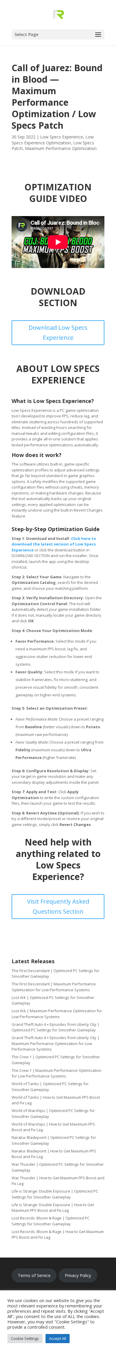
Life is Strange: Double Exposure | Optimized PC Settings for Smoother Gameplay (55, 1194)
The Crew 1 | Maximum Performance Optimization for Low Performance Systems (56, 1073)
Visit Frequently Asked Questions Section (58, 906)
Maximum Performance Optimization (61, 148)
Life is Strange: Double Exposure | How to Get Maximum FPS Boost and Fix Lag (53, 1207)
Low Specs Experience (61, 137)
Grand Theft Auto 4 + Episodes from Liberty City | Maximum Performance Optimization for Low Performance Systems (55, 1043)
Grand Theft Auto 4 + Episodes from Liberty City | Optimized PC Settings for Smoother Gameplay (55, 1027)
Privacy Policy (78, 1275)
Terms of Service (34, 1275)
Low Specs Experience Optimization (53, 140)
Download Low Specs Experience (58, 333)
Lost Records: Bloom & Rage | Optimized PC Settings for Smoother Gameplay (51, 1221)
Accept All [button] (57, 1338)
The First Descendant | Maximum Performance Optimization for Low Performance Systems (54, 986)
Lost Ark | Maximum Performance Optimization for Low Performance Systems (57, 1013)
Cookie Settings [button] (25, 1338)
